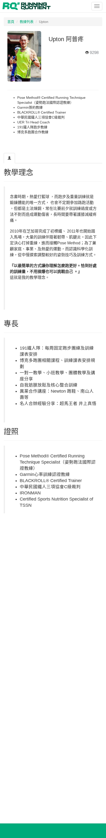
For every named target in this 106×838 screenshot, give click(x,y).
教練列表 (27, 22)
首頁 (10, 22)
